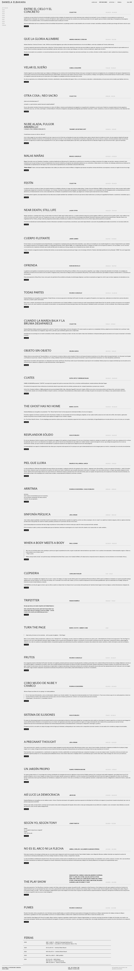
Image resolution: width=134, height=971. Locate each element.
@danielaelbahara (117, 969)
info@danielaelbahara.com (119, 967)
